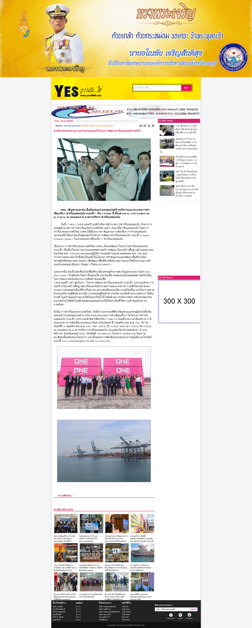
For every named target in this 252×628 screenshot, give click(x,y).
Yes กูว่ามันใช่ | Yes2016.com (133, 625)
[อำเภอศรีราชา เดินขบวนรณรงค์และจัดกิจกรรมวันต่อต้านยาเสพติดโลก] (142, 562)
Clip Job (125, 617)
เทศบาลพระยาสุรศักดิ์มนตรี (109, 612)
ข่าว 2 (78, 609)
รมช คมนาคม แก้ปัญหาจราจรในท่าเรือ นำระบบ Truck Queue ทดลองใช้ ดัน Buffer (116, 538)
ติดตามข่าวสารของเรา (163, 605)
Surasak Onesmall (71, 126)
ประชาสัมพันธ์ (133, 102)
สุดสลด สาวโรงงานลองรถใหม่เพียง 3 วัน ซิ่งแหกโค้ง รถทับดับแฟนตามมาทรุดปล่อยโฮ (178, 145)
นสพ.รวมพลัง (58, 607)
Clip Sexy (126, 609)
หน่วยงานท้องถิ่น (87, 102)
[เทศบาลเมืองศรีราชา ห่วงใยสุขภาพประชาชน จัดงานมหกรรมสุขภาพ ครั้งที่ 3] (66, 533)
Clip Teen (126, 620)
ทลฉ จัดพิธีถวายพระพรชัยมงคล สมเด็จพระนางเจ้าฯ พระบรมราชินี (141, 596)
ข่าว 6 (78, 620)
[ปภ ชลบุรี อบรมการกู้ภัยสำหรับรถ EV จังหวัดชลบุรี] (91, 591)
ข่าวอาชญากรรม (70, 102)
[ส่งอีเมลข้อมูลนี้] (141, 125)
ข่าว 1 (78, 607)
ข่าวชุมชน (101, 102)
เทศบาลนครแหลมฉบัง (107, 607)
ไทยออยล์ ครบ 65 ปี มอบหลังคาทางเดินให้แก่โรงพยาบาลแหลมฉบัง (88, 538)
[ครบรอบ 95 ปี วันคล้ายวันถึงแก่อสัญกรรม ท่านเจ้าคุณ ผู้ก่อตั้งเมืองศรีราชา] (117, 562)
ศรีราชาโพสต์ (58, 617)
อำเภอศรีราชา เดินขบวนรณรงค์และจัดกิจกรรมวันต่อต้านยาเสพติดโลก (140, 567)
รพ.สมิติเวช (103, 620)
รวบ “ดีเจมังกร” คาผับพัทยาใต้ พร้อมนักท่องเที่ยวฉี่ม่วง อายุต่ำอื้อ (186, 129)
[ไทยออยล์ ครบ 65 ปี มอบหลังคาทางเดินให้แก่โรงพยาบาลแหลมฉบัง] (91, 533)
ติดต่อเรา (163, 102)
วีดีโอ (122, 102)
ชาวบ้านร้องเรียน (149, 102)
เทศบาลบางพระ (105, 614)
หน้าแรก (56, 102)
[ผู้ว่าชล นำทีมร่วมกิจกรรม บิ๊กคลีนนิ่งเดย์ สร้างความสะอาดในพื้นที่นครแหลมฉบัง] (66, 591)
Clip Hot (125, 607)
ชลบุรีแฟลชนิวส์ (59, 609)
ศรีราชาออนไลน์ (59, 612)
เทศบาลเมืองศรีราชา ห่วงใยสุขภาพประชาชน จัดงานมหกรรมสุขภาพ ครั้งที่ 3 (64, 538)
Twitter (180, 618)
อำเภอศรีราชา (104, 617)
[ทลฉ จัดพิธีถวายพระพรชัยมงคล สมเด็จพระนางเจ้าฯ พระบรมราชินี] (142, 591)
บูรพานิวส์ (56, 620)
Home (56, 121)
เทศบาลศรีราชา (105, 609)
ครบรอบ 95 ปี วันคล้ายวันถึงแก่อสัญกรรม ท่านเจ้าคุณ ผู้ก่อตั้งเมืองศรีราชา (116, 567)
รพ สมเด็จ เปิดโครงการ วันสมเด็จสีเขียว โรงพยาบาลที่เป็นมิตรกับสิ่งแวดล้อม (91, 567)
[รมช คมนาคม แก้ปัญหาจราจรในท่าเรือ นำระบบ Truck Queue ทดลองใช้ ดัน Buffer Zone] (117, 533)
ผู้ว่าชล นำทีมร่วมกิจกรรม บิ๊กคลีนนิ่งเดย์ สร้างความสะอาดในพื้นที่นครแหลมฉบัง (65, 596)
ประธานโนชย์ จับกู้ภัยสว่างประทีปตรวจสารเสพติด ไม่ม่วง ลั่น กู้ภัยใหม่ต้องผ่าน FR (65, 567)
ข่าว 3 (78, 612)
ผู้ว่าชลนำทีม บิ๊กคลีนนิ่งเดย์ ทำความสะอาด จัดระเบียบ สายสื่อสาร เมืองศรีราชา (115, 596)
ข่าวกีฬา (113, 102)
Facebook (171, 618)
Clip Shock (126, 612)
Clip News (126, 614)
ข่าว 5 (78, 617)
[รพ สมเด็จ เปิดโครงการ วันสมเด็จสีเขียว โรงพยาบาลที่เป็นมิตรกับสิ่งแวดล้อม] (91, 562)
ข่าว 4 (78, 614)
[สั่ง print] (145, 125)
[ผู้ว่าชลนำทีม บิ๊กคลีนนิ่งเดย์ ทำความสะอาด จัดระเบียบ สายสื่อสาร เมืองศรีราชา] (117, 591)
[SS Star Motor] (126, 117)
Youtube (189, 618)
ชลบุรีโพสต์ (57, 614)
